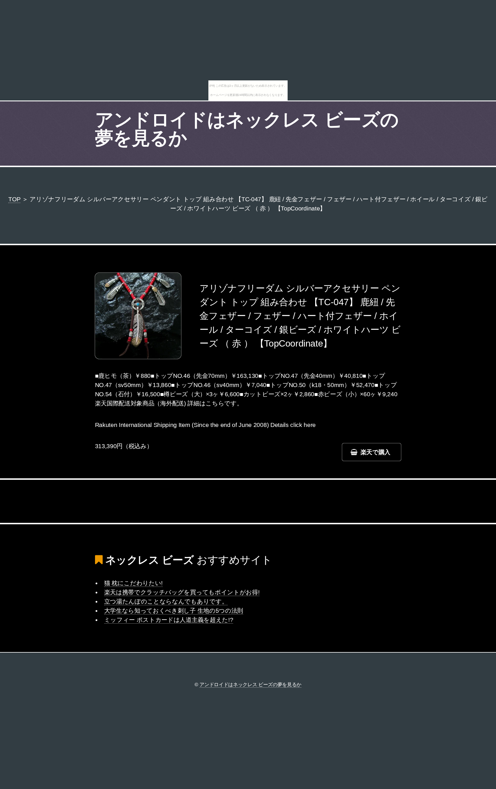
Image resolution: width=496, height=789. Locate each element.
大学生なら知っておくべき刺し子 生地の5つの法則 (173, 610)
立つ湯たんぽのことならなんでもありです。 (166, 601)
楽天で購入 (375, 452)
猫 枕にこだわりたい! (133, 583)
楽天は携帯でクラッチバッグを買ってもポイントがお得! (182, 592)
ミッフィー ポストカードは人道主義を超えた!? (168, 619)
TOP (14, 199)
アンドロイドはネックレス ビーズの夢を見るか (247, 128)
